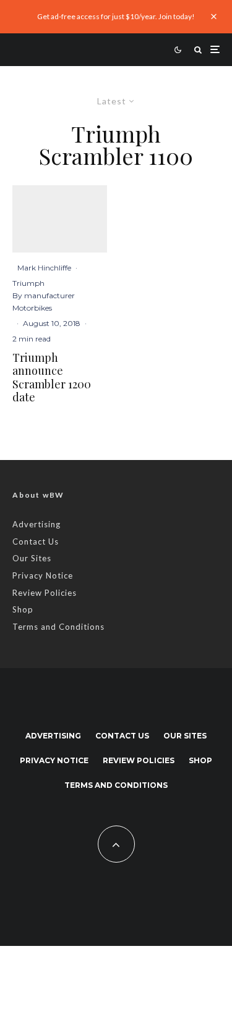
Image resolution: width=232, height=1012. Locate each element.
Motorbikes (32, 307)
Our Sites (31, 558)
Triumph (28, 283)
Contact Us (35, 541)
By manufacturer (43, 295)
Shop (22, 609)
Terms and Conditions (58, 627)
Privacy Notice (42, 575)
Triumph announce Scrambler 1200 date (51, 377)
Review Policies (44, 593)
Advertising (36, 524)
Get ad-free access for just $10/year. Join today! (116, 16)
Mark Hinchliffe (44, 267)
